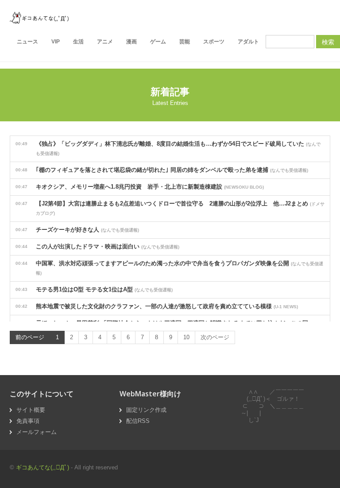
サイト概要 (30, 410)
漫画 (131, 42)
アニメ (105, 42)
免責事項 (27, 421)
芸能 (184, 42)
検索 (328, 41)
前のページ (29, 337)
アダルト (248, 42)
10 (186, 337)
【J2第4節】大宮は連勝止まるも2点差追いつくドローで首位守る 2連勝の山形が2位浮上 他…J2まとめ (170, 208)
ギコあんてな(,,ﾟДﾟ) (42, 467)
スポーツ (213, 42)
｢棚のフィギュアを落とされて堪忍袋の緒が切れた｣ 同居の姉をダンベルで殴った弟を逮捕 (161, 170)
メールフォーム (36, 432)
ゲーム (158, 42)
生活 (78, 42)
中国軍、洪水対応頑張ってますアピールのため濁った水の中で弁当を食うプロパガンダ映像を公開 (169, 267)
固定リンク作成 (146, 410)
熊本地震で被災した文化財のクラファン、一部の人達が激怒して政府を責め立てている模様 (156, 306)
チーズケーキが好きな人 (77, 229)
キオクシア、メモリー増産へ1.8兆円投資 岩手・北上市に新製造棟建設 (139, 186)
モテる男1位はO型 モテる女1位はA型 (94, 289)
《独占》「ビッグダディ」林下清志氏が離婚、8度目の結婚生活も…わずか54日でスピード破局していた (168, 148)
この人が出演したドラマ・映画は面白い (97, 246)
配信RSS (138, 421)
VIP (55, 42)
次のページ (215, 337)
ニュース (27, 42)
